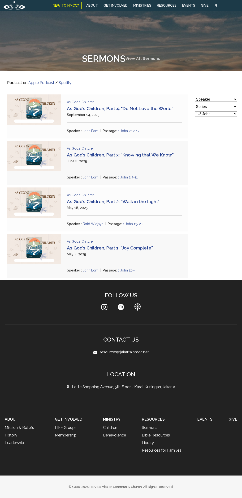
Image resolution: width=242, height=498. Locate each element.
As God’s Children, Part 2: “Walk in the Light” (113, 201)
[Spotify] (121, 308)
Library (148, 442)
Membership (66, 435)
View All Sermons (142, 58)
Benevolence (114, 435)
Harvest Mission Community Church (116, 487)
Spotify (65, 82)
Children (110, 427)
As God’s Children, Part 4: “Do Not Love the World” (120, 108)
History (11, 435)
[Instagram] (104, 308)
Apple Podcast (41, 82)
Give (205, 5)
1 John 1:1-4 (127, 270)
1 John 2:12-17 (129, 131)
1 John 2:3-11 (128, 177)
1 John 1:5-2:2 (134, 224)
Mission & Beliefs (20, 427)
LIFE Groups (66, 427)
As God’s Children (81, 102)
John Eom (90, 131)
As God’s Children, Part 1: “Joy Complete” (110, 247)
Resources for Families (162, 450)
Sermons (150, 427)
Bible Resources (156, 435)
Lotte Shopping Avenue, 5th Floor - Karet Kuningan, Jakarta (122, 387)
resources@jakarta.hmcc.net (123, 352)
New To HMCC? (66, 5)
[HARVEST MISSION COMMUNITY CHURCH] (14, 5)
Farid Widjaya (93, 224)
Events (188, 5)
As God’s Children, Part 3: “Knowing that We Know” (120, 154)
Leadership (15, 442)
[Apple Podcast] (137, 308)
